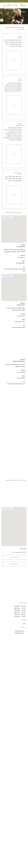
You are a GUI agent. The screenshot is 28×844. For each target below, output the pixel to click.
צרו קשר (14, 60)
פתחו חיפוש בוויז (14, 557)
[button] (1, 20)
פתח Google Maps (14, 564)
